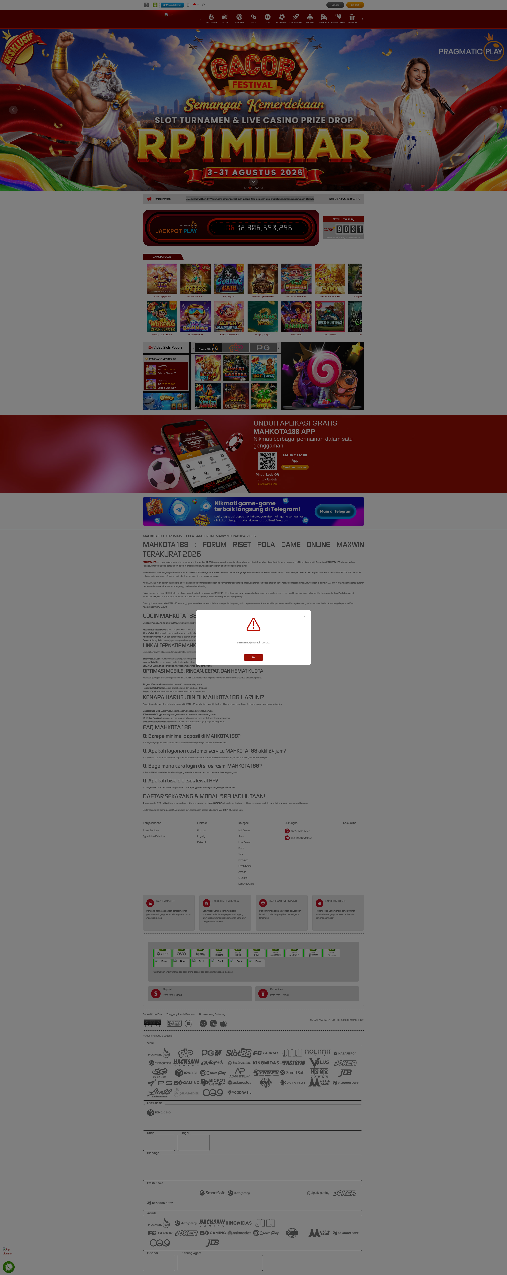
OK (253, 657)
